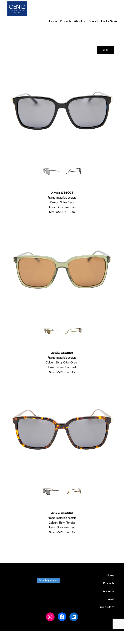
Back (105, 50)
